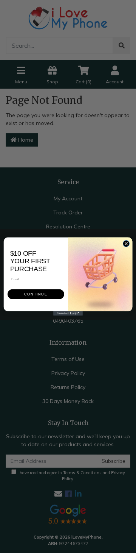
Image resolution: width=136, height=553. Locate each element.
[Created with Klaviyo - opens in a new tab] (68, 313)
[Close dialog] (126, 244)
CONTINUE (35, 294)
